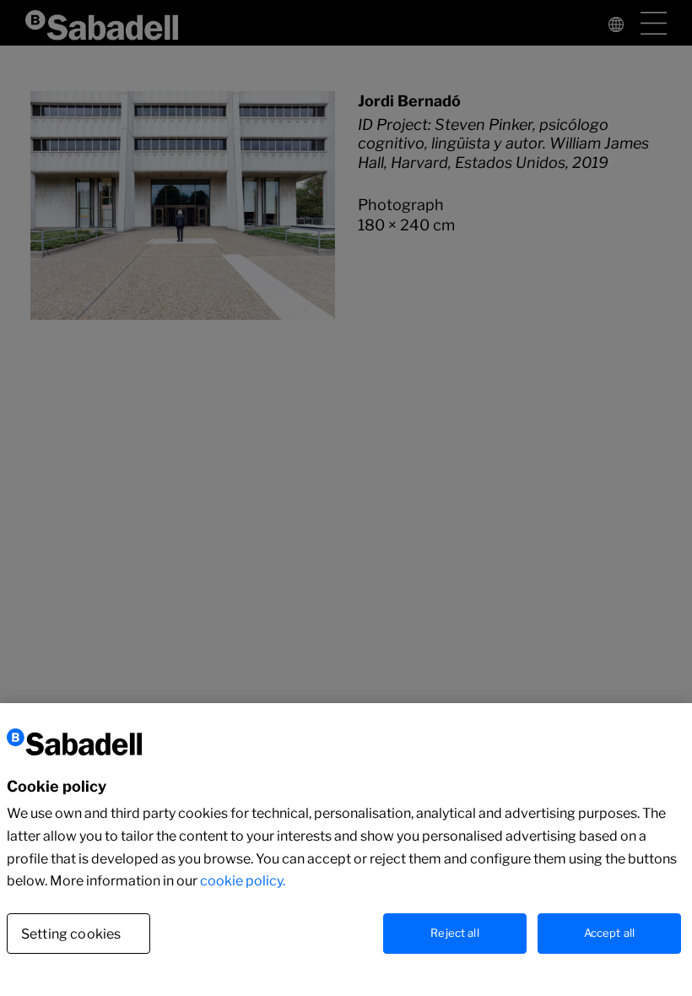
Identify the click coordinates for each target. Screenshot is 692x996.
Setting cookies (71, 934)
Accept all (609, 932)
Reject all (454, 932)
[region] (346, 849)
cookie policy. (242, 881)
